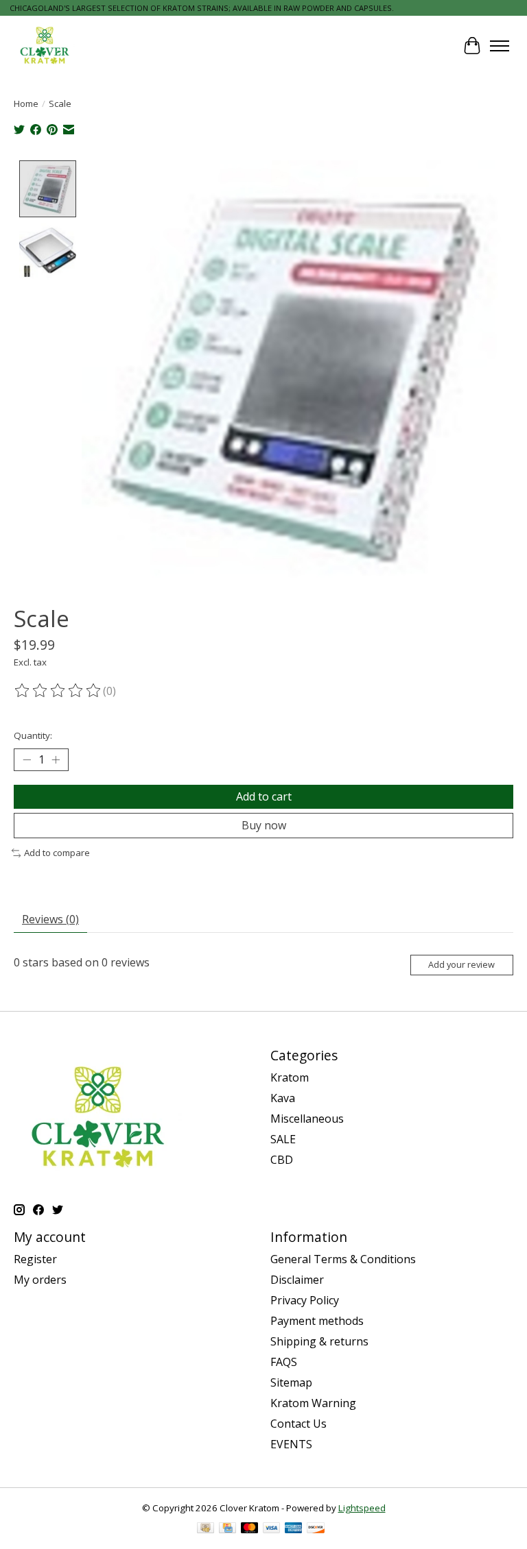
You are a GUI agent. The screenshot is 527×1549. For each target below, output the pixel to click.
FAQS (283, 1361)
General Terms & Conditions (343, 1259)
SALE (283, 1139)
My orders (40, 1279)
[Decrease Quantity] (27, 759)
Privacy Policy (304, 1300)
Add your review (461, 964)
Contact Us (298, 1423)
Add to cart (264, 796)
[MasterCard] (250, 1529)
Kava (282, 1098)
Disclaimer (297, 1279)
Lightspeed (362, 1508)
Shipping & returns (319, 1341)
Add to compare (57, 852)
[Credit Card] (227, 1529)
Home (26, 103)
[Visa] (272, 1529)
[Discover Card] (316, 1529)
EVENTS (291, 1444)
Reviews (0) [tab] (50, 919)
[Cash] (205, 1529)
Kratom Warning (313, 1403)
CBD (281, 1159)
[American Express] (294, 1529)
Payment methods (317, 1320)
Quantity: (33, 735)
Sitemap (291, 1382)
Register (35, 1259)
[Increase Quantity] (56, 759)
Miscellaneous (307, 1118)
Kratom (289, 1077)
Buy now (264, 825)
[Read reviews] (58, 691)
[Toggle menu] (499, 46)
